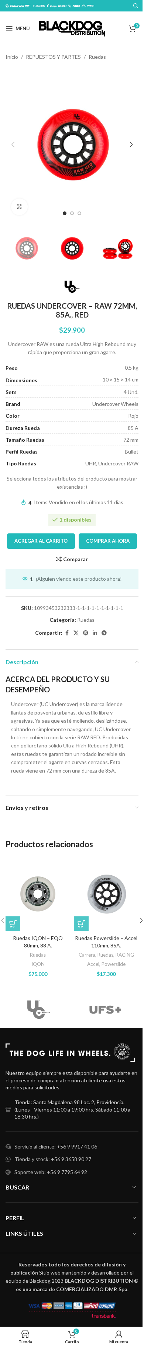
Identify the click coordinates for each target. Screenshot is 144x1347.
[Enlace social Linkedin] (94, 633)
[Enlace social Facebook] (66, 633)
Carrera (87, 955)
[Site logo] (72, 28)
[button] (13, 144)
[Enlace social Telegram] (104, 633)
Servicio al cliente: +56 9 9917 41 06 (55, 1146)
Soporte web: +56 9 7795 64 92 (50, 1172)
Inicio (12, 57)
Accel (93, 964)
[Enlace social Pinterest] (85, 633)
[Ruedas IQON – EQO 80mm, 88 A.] (38, 894)
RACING (125, 955)
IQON (38, 964)
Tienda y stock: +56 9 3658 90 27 (52, 1159)
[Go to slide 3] (79, 213)
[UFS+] (105, 1009)
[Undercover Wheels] (39, 1009)
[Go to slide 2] (72, 213)
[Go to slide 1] (64, 213)
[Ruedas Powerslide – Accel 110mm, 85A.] (106, 894)
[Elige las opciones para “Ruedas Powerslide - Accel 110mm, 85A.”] (81, 923)
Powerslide (114, 964)
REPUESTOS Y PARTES (53, 57)
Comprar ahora (108, 541)
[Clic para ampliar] (19, 207)
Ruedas (97, 57)
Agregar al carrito (41, 541)
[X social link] (76, 633)
